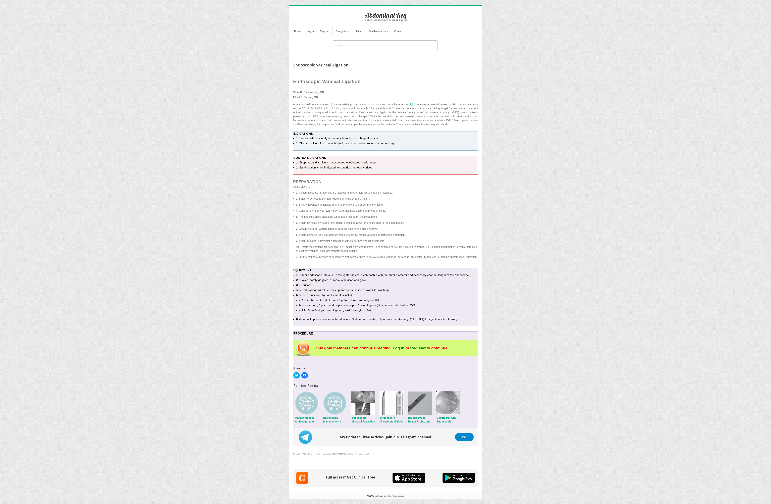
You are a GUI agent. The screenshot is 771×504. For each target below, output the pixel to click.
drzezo (322, 454)
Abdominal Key (386, 15)
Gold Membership (378, 31)
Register (324, 31)
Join (464, 437)
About (359, 31)
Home (297, 31)
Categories (343, 31)
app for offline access (385, 496)
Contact (398, 31)
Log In (310, 31)
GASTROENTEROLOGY (340, 454)
